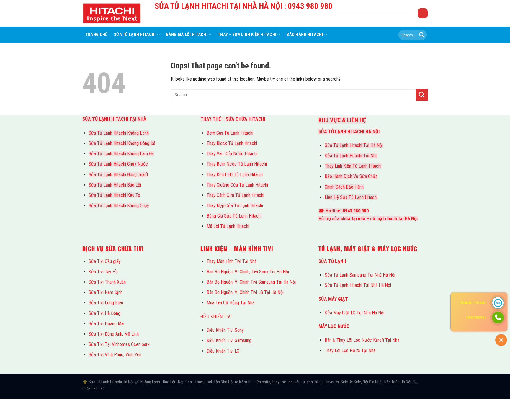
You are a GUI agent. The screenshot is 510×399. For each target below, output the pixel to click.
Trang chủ (97, 34)
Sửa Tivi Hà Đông (104, 313)
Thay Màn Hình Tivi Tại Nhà (231, 261)
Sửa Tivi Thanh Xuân (107, 282)
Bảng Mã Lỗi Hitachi (186, 34)
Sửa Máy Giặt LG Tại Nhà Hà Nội (354, 312)
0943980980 (476, 317)
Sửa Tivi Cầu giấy (105, 261)
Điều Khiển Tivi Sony (225, 330)
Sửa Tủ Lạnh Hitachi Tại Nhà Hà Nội (358, 285)
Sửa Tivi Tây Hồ (103, 271)
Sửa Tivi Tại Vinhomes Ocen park (119, 344)
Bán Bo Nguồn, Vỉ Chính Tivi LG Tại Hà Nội (245, 292)
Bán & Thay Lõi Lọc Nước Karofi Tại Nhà (362, 340)
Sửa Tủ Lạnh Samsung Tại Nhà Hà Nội (360, 275)
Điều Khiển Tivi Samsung (229, 340)
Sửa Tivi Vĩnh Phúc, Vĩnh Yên (115, 354)
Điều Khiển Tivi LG (223, 351)
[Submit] (421, 35)
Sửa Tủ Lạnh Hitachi (135, 34)
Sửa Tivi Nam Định (105, 292)
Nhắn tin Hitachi (473, 302)
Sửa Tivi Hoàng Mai (106, 323)
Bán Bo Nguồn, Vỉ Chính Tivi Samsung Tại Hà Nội (251, 282)
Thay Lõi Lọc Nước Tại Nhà (350, 350)
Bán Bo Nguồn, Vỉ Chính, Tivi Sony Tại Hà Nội (248, 271)
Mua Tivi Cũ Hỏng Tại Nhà (230, 302)
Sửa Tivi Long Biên (106, 302)
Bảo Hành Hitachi (305, 34)
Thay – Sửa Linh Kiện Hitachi (247, 34)
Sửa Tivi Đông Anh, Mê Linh (114, 334)
